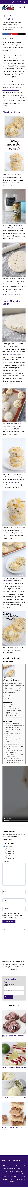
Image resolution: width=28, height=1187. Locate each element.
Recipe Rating (7, 839)
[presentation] (14, 1022)
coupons (5, 583)
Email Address (8, 990)
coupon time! (15, 482)
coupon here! (11, 354)
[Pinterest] (20, 2)
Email (5, 900)
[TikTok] (24, 2)
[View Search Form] (24, 7)
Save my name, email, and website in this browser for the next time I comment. (13, 915)
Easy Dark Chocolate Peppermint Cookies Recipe (13, 1036)
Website (6, 909)
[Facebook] (9, 2)
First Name (6, 985)
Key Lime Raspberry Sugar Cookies (14, 1067)
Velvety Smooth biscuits (10, 90)
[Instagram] (16, 2)
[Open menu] (20, 7)
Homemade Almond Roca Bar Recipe (12, 1128)
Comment (6, 861)
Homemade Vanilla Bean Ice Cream (14, 1097)
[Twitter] (13, 2)
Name (5, 892)
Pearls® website (7, 581)
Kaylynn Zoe (7, 22)
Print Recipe (9, 678)
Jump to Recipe (7, 38)
